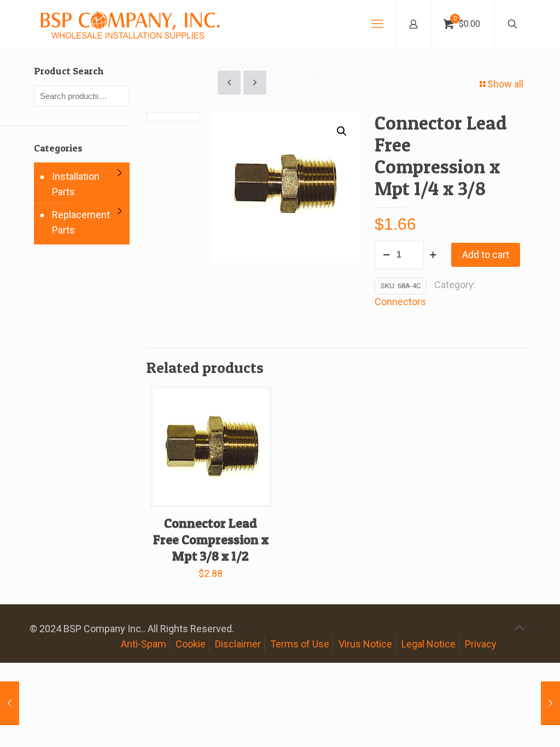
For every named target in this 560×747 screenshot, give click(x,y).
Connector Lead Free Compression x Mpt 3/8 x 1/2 (211, 539)
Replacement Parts (81, 222)
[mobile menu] (377, 24)
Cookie (191, 644)
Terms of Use (299, 644)
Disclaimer (238, 644)
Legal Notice (428, 644)
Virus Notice (365, 644)
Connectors (400, 301)
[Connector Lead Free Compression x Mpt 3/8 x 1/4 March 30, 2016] (550, 703)
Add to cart (485, 254)
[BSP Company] (129, 24)
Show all (505, 84)
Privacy (481, 644)
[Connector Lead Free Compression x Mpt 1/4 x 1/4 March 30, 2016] (9, 703)
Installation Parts (76, 184)
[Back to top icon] (519, 627)
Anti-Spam (143, 644)
